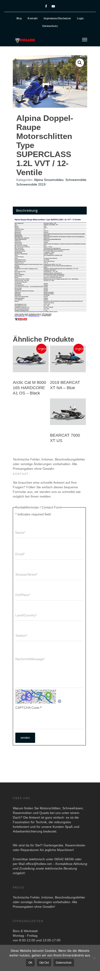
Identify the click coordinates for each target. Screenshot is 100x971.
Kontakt (33, 18)
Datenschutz (50, 26)
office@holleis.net (39, 864)
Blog (19, 18)
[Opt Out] (94, 958)
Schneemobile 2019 (31, 184)
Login (80, 18)
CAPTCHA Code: (28, 707)
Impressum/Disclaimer (57, 18)
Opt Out (44, 962)
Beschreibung (27, 210)
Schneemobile (75, 180)
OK (30, 962)
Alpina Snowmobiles (48, 180)
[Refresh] (59, 701)
